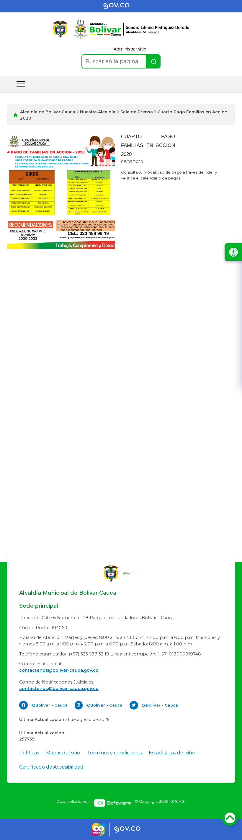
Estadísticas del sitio (172, 753)
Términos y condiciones (114, 753)
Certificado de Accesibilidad (51, 767)
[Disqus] (121, 330)
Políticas (29, 753)
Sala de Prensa (136, 112)
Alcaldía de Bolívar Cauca (47, 112)
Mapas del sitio (63, 753)
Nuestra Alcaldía (97, 112)
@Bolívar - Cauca (49, 705)
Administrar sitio (130, 49)
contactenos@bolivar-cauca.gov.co (59, 670)
